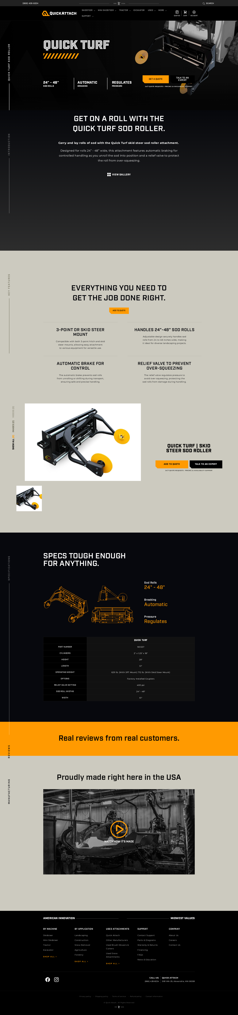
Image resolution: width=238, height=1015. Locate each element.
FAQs (140, 955)
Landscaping (81, 935)
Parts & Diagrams (146, 940)
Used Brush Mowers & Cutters (117, 947)
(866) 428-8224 (30, 4)
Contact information (154, 996)
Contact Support (146, 935)
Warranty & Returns (147, 945)
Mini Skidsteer (50, 940)
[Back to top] (119, 3)
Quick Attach (113, 935)
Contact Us (174, 945)
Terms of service (119, 996)
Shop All (49, 957)
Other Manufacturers (117, 940)
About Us (173, 935)
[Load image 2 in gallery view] (29, 498)
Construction (81, 940)
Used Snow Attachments (113, 955)
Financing (142, 950)
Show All (13, 442)
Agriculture (81, 950)
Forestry (79, 955)
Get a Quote (156, 79)
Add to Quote (119, 311)
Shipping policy (101, 996)
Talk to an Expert (182, 79)
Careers (173, 940)
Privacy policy (85, 996)
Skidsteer (48, 935)
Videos (13, 412)
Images (13, 426)
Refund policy (136, 996)
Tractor (47, 945)
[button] (208, 3)
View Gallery (121, 175)
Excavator (48, 950)
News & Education (146, 959)
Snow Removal (82, 945)
